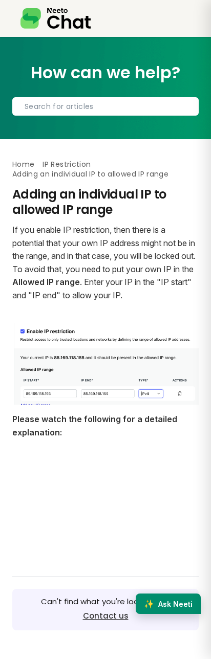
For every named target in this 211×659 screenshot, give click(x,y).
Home (23, 164)
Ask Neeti (168, 604)
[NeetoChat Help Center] (55, 18)
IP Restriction (67, 164)
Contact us (106, 615)
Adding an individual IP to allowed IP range (90, 174)
